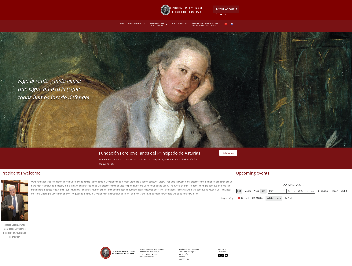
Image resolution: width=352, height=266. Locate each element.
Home (121, 24)
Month (247, 191)
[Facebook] (216, 14)
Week (256, 191)
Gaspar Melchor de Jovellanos (157, 24)
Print (288, 199)
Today (335, 191)
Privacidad (222, 252)
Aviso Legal (222, 249)
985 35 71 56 (184, 259)
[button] (137, 24)
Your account (227, 9)
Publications (177, 24)
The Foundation (135, 24)
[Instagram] (225, 14)
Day (263, 191)
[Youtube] (220, 14)
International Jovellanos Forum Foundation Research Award (205, 24)
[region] (176, 89)
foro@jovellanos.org (147, 257)
